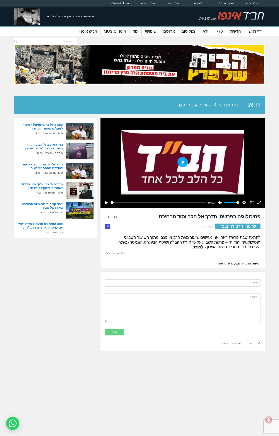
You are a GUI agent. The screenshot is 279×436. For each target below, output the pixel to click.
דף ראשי (255, 31)
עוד (135, 31)
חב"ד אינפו (252, 3)
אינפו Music (115, 31)
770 (219, 31)
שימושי (151, 31)
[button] (12, 423)
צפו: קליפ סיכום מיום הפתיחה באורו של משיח (42, 205)
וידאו (205, 31)
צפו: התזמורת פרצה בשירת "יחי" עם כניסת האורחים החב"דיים (40, 225)
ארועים (169, 31)
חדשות (235, 31)
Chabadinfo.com (121, 3)
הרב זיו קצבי (243, 263)
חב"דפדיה (199, 3)
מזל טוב (188, 31)
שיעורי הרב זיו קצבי (194, 105)
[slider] (158, 202)
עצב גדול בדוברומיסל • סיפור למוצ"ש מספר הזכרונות (43, 126)
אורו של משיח (55, 212)
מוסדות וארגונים (54, 153)
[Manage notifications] (268, 419)
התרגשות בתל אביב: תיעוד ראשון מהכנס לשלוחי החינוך (43, 146)
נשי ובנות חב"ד (226, 3)
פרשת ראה (226, 263)
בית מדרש (228, 105)
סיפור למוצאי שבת (53, 133)
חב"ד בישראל (147, 3)
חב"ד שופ (173, 3)
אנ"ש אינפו (88, 31)
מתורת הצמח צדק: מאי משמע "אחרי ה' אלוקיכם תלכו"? (42, 186)
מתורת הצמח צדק (53, 192)
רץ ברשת (58, 232)
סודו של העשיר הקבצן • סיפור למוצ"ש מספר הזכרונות (42, 166)
